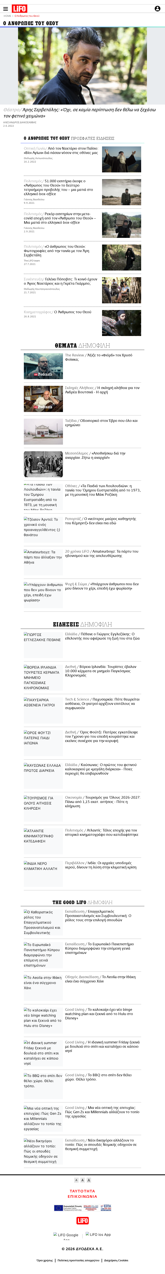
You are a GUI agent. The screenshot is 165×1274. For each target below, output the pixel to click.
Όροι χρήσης (45, 1260)
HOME (7, 16)
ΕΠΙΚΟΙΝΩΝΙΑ (82, 1197)
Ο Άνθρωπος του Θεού (72, 312)
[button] (5, 9)
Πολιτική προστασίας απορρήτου (78, 1260)
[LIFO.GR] (19, 9)
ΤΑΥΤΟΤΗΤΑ (82, 1191)
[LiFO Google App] (66, 1236)
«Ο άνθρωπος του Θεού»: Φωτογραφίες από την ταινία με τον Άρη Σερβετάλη (56, 251)
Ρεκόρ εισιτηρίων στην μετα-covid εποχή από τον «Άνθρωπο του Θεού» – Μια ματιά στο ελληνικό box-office (60, 218)
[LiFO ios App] (99, 1236)
